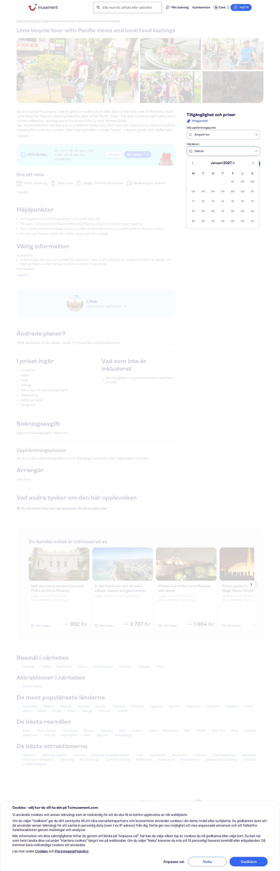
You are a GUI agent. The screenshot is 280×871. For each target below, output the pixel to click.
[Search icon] (98, 7)
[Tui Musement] (46, 7)
